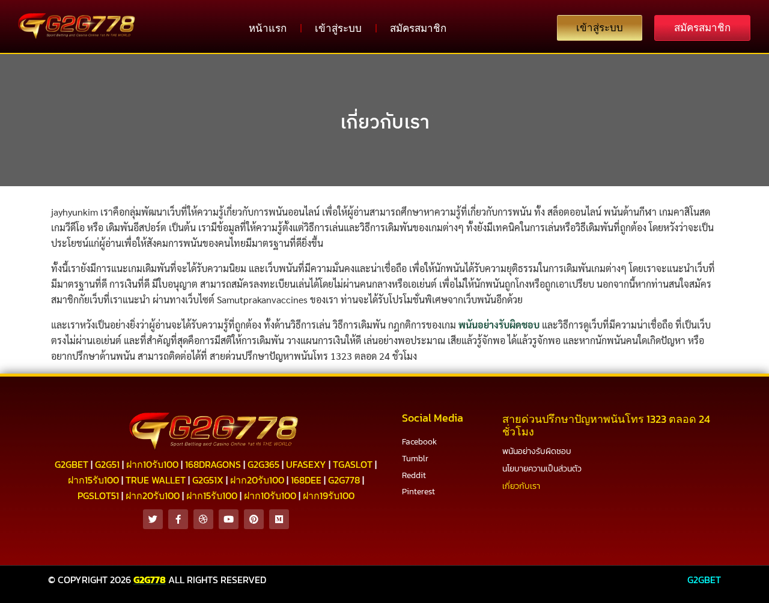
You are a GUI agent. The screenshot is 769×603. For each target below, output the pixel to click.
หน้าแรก (268, 28)
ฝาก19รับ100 (328, 495)
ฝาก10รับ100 (152, 464)
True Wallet (156, 480)
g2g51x (207, 480)
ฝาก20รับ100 (257, 480)
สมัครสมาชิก (418, 28)
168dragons (213, 464)
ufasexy (306, 464)
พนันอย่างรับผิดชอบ (499, 324)
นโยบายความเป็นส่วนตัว (542, 468)
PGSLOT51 (98, 495)
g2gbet (71, 464)
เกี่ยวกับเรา (385, 121)
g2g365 (263, 464)
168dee (306, 480)
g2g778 (344, 480)
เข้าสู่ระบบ (338, 28)
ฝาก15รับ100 (93, 480)
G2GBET (704, 579)
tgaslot (352, 464)
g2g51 (107, 464)
